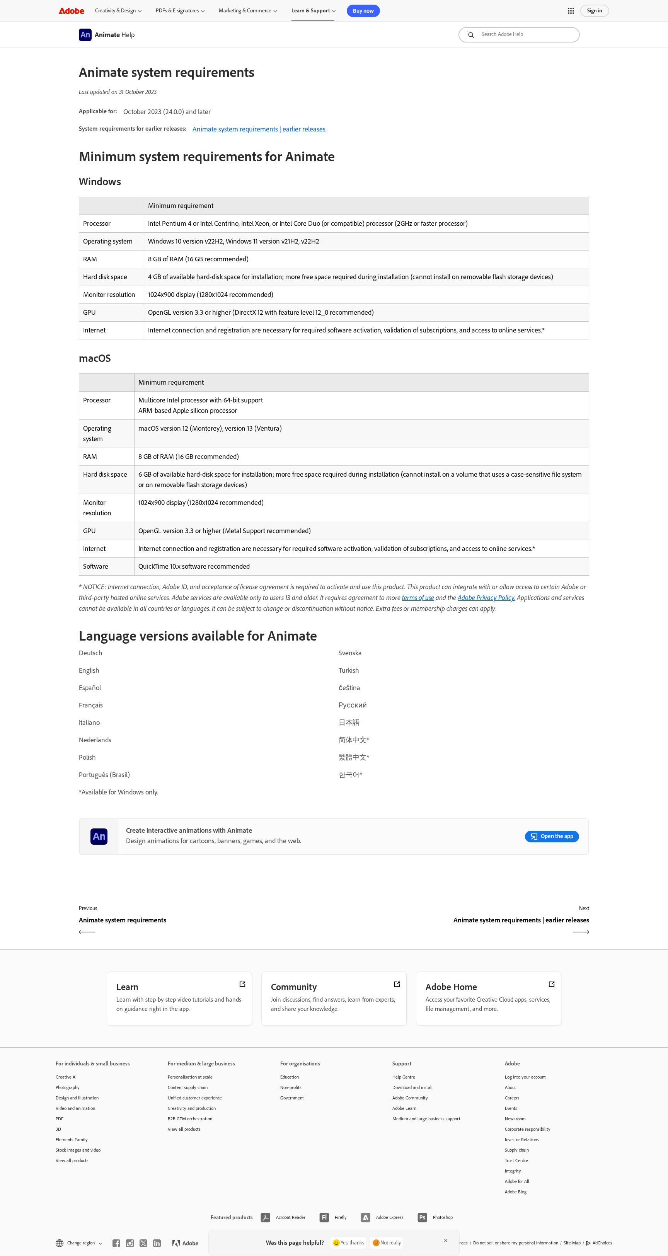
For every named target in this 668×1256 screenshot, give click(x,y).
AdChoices (602, 1243)
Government (292, 1098)
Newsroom (515, 1118)
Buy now (363, 10)
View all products (72, 1160)
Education (289, 1077)
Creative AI (66, 1077)
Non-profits (291, 1087)
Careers (512, 1098)
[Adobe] (71, 10)
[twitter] (143, 1243)
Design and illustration (77, 1098)
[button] (571, 11)
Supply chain (517, 1150)
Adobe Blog (516, 1192)
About (510, 1087)
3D (58, 1129)
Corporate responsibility (527, 1129)
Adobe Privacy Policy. (486, 597)
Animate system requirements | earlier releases (259, 129)
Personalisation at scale (190, 1077)
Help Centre (403, 1077)
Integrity (513, 1171)
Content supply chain (188, 1087)
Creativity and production (192, 1108)
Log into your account (525, 1077)
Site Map (572, 1243)
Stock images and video (78, 1150)
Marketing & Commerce (245, 10)
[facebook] (116, 1243)
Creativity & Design (115, 10)
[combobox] (519, 35)
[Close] (446, 1240)
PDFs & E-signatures (177, 10)
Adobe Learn (404, 1108)
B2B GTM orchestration (190, 1118)
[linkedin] (157, 1243)
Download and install (412, 1087)
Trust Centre (516, 1160)
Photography (68, 1087)
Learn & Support (310, 10)
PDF (59, 1118)
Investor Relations (522, 1139)
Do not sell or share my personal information (515, 1243)
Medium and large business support (426, 1118)
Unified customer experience (195, 1098)
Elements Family (72, 1139)
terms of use (418, 597)
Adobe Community (410, 1098)
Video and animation (75, 1108)
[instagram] (130, 1243)
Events (511, 1108)
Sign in (594, 10)
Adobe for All (517, 1181)
